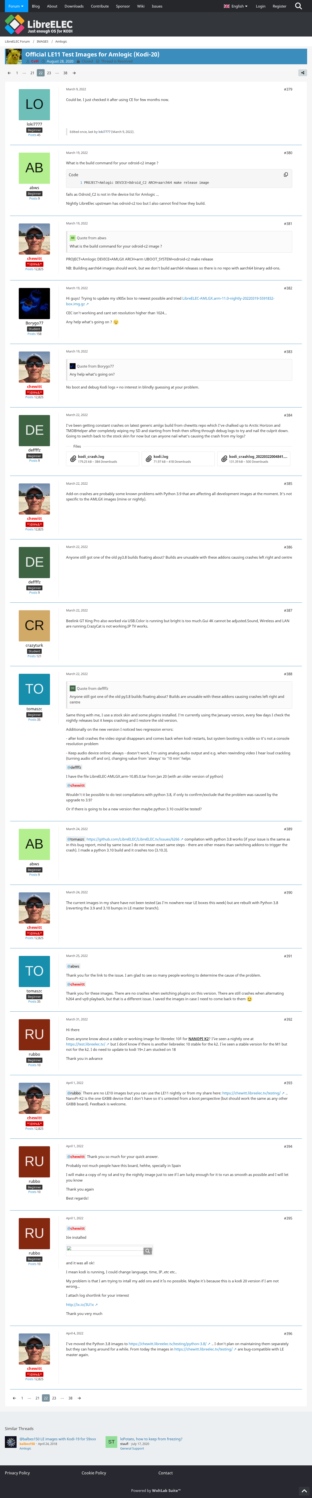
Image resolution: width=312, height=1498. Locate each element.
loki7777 (104, 131)
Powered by (156, 1490)
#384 (288, 415)
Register (279, 6)
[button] (236, 6)
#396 (288, 1333)
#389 (288, 828)
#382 (288, 288)
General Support (132, 1448)
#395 (288, 1218)
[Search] (298, 6)
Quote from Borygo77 (95, 366)
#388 (288, 673)
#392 (288, 1019)
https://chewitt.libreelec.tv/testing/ (251, 1093)
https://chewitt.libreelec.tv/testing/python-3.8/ (167, 1343)
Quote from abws (91, 237)
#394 (288, 1146)
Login (260, 6)
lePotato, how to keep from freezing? (151, 1438)
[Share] (302, 72)
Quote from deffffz (92, 688)
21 (32, 72)
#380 (288, 152)
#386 (288, 547)
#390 (288, 892)
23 (49, 72)
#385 (288, 483)
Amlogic (25, 1448)
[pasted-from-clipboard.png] (109, 1250)
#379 (288, 89)
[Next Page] (74, 72)
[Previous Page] (9, 72)
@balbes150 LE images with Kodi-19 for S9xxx (58, 1438)
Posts (32, 135)
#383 (288, 351)
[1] (76, 182)
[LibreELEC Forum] (156, 24)
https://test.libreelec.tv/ (85, 1044)
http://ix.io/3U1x (80, 1304)
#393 (288, 1082)
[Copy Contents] (286, 175)
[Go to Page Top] (304, 1491)
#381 (288, 223)
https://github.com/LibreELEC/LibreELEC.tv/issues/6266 (133, 839)
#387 (288, 610)
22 (41, 72)
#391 (288, 955)
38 (65, 72)
